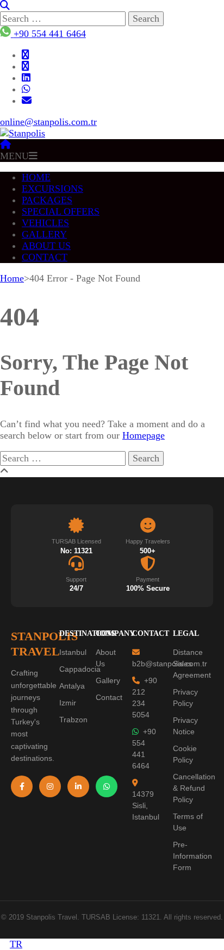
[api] (26, 89)
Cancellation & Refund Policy (194, 788)
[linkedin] (26, 77)
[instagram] (25, 66)
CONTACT (44, 257)
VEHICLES (45, 222)
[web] (25, 54)
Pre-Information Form (192, 856)
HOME (36, 177)
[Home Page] (5, 144)
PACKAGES (47, 200)
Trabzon (73, 719)
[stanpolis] (27, 100)
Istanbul (72, 652)
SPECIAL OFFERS (60, 211)
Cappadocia (80, 669)
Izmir (67, 702)
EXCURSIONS (52, 188)
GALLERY (44, 234)
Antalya (72, 686)
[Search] (5, 5)
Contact (109, 697)
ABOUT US (46, 245)
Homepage (143, 435)
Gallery (108, 680)
